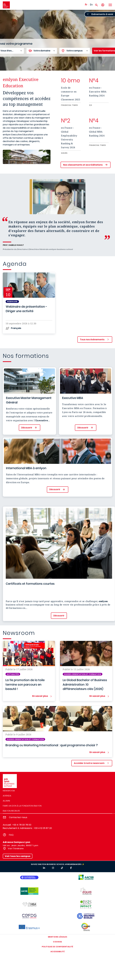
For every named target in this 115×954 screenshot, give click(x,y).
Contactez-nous (18, 817)
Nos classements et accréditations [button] (83, 164)
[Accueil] (6, 5)
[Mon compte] (102, 5)
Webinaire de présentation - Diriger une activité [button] (26, 309)
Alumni (6, 800)
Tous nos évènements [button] (92, 339)
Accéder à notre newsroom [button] (89, 763)
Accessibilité (57, 951)
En (91, 4)
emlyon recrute (11, 810)
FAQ (11, 834)
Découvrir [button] (26, 427)
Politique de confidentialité (57, 946)
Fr (86, 4)
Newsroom (9, 790)
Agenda (7, 795)
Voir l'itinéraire (15, 848)
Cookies (57, 941)
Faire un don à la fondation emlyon (22, 805)
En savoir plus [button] (40, 696)
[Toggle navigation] (110, 5)
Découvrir (58, 615)
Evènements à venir (102, 14)
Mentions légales (57, 937)
